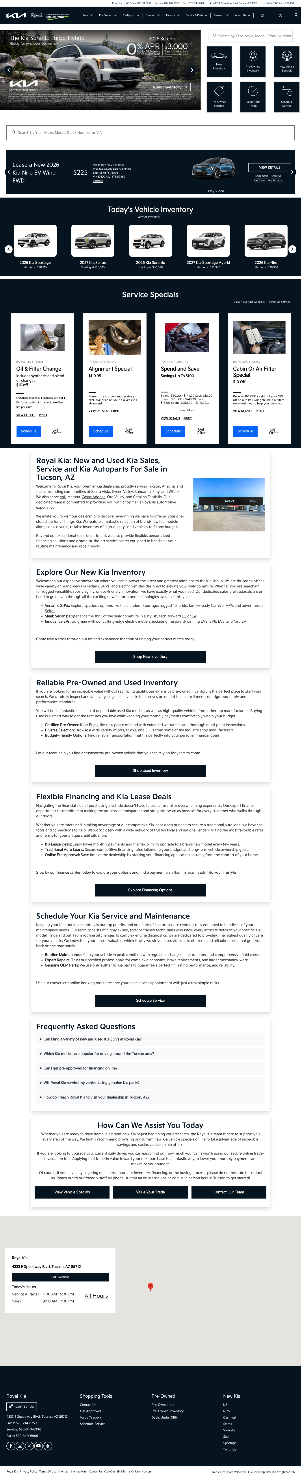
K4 (194, 616)
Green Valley (122, 492)
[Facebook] (10, 1446)
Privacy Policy (28, 1471)
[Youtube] (38, 1446)
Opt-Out (109, 1471)
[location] (211, 3)
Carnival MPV (222, 606)
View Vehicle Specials (72, 1192)
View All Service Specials (249, 302)
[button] (150, 1287)
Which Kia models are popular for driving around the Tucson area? (99, 1054)
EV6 (212, 622)
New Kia (231, 1396)
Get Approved (90, 1411)
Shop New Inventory (150, 657)
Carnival (229, 1417)
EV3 (221, 622)
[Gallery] (100, 70)
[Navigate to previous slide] (3, 69)
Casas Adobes (93, 497)
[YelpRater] (47, 1446)
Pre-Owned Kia (163, 1405)
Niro (226, 1411)
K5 (184, 616)
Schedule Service (279, 302)
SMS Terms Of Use (128, 1471)
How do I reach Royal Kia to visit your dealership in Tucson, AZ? (96, 1097)
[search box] (251, 36)
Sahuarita (143, 492)
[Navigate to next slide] (197, 69)
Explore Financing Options (150, 890)
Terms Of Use (47, 1471)
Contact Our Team (229, 1192)
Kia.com (147, 1471)
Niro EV (240, 622)
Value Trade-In (91, 1417)
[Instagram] (20, 1446)
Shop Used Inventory (150, 771)
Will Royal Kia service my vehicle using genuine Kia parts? (91, 1083)
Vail (63, 497)
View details (269, 167)
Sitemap (63, 1471)
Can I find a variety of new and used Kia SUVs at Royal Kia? (93, 1039)
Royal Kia (12, 1471)
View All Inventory (148, 217)
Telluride (180, 606)
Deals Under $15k (165, 1417)
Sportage (150, 606)
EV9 (204, 622)
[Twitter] (29, 1446)
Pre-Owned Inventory (168, 1411)
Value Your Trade (150, 1192)
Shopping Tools (96, 1396)
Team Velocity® (236, 1472)
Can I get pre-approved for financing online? (80, 1068)
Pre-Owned (163, 1396)
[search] (296, 15)
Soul (226, 1437)
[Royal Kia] (26, 15)
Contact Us (24, 1406)
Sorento (229, 1430)
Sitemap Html (78, 1471)
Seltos (50, 611)
